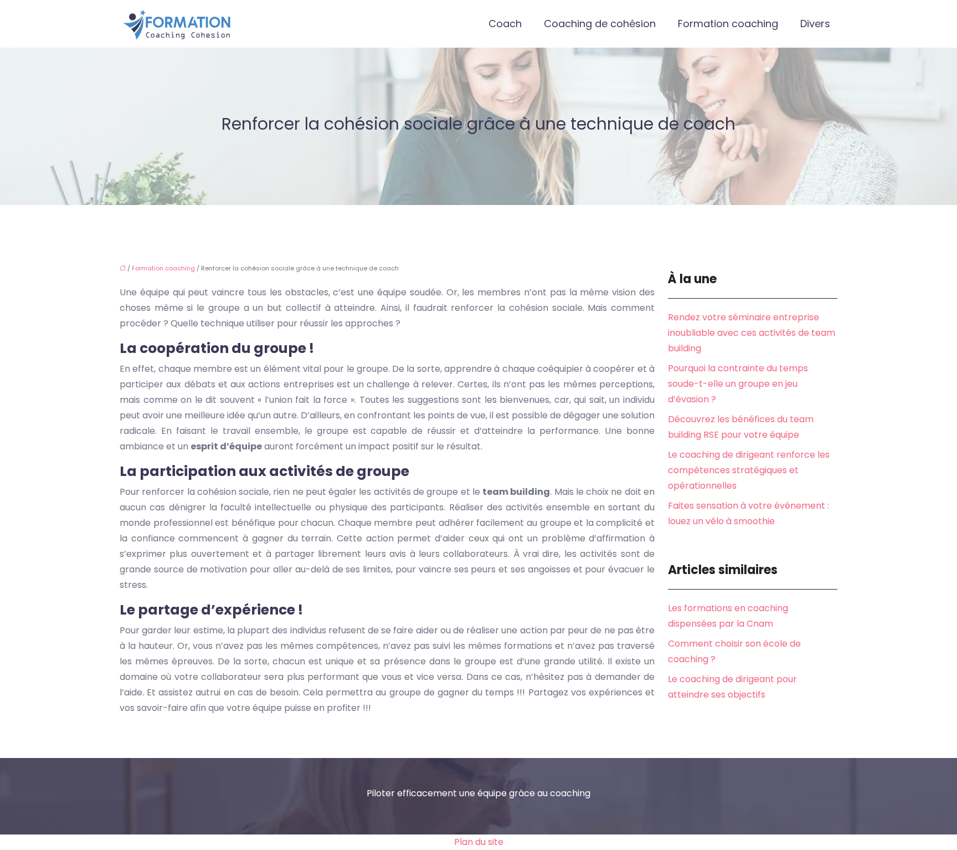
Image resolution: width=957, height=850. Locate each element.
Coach (505, 23)
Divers (815, 23)
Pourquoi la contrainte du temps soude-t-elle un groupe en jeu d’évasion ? (738, 384)
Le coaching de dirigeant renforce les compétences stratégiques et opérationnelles (749, 470)
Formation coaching (728, 23)
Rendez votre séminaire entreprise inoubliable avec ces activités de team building (751, 333)
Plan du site (478, 842)
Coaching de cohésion (600, 23)
